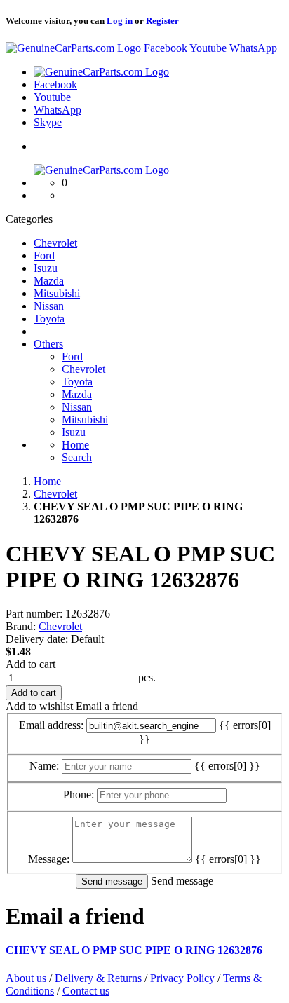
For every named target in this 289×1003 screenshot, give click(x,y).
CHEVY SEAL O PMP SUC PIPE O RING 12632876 (134, 950)
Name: (44, 766)
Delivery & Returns (98, 978)
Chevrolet (60, 626)
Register (162, 20)
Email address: (51, 725)
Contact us (85, 991)
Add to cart (30, 664)
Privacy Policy (182, 978)
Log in (121, 20)
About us (26, 978)
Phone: (78, 794)
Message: (48, 859)
